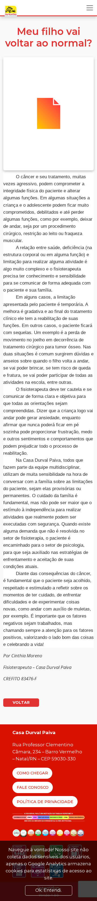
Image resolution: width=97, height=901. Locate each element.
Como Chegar (32, 773)
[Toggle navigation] (89, 8)
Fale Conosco (32, 787)
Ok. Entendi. (48, 890)
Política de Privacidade (45, 801)
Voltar (21, 702)
